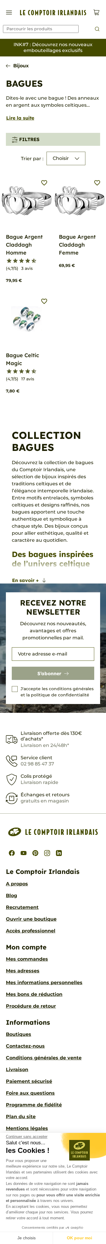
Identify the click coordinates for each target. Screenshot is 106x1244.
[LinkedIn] (59, 853)
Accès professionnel (30, 931)
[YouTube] (23, 853)
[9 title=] (31, 261)
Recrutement (22, 907)
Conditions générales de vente (44, 1058)
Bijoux (21, 65)
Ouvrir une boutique (31, 919)
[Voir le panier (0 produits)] (96, 12)
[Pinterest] (35, 853)
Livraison (17, 1069)
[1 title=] (6, 261)
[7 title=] (25, 261)
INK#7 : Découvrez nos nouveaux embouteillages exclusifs (53, 47)
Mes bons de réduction (34, 994)
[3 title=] (13, 261)
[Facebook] (12, 853)
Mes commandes (27, 959)
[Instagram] (47, 853)
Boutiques (18, 1034)
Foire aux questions (30, 1093)
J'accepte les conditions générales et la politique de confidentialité (57, 692)
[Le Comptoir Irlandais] (53, 12)
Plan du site (21, 1116)
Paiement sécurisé (29, 1081)
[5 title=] (19, 261)
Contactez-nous (25, 1046)
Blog (11, 895)
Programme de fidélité (34, 1105)
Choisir (61, 158)
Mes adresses (22, 971)
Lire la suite (20, 118)
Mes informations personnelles (44, 982)
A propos (17, 884)
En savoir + (25, 580)
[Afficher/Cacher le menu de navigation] (9, 12)
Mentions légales (27, 1128)
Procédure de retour (31, 1006)
